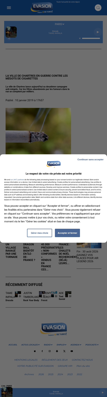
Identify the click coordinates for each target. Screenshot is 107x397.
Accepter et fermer (67, 232)
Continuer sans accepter (90, 159)
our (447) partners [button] (17, 179)
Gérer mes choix (39, 232)
